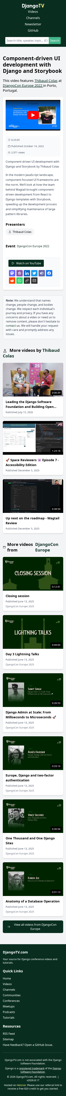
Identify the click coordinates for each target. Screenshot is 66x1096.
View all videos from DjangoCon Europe (35, 927)
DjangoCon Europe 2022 (23, 85)
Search (54, 40)
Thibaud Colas (46, 80)
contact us (13, 326)
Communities (12, 995)
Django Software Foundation (40, 1070)
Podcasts (9, 1012)
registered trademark (31, 1068)
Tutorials (8, 1017)
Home (7, 978)
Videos (33, 11)
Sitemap (8, 1039)
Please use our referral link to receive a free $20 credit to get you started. (35, 1086)
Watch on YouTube (28, 263)
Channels (33, 18)
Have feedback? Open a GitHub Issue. (28, 1045)
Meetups (9, 1006)
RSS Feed (9, 1034)
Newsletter (33, 24)
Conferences (11, 1001)
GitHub (33, 30)
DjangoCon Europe (46, 547)
